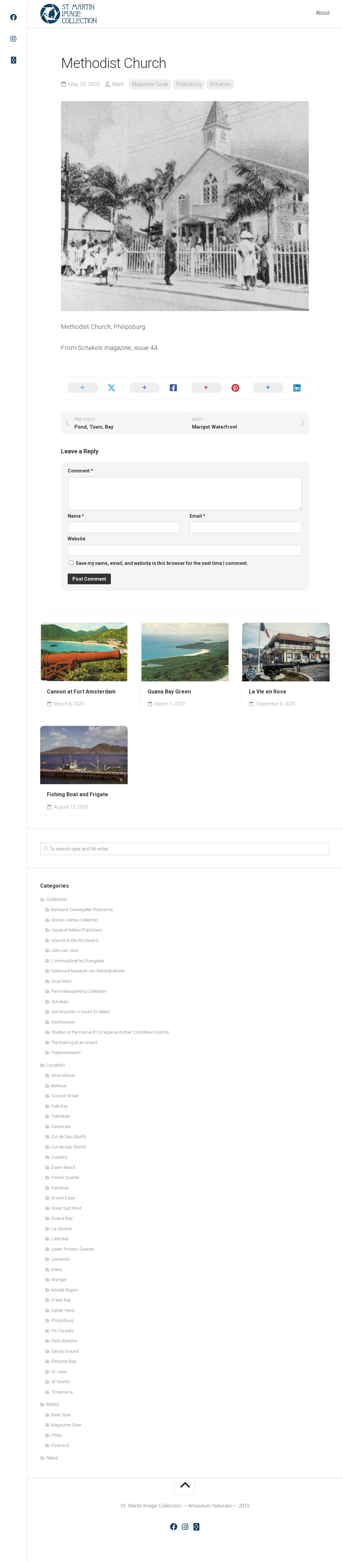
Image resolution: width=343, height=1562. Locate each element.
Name (76, 516)
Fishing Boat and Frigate (77, 794)
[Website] (13, 60)
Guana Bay (62, 1218)
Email (197, 516)
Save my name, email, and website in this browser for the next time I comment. (162, 563)
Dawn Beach (63, 1167)
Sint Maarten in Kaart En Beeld (80, 1011)
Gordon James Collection (74, 919)
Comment (80, 470)
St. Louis (59, 1371)
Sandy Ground (65, 1351)
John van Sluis (65, 950)
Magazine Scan (150, 84)
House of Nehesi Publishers (76, 930)
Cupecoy (59, 1157)
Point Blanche (64, 1340)
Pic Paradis (62, 1330)
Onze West (61, 981)
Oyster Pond (62, 1310)
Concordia (61, 1126)
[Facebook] (13, 17)
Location (55, 1065)
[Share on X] (92, 388)
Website (76, 538)
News (52, 1458)
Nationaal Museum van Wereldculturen (88, 970)
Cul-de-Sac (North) (68, 1146)
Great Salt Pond (66, 1208)
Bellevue (58, 1085)
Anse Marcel (63, 1075)
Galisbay (60, 1187)
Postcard (60, 1445)
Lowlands (60, 1259)
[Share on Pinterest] (216, 388)
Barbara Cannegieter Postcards (82, 909)
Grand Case (63, 1197)
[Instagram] (13, 38)
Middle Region (64, 1289)
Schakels (220, 84)
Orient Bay (61, 1300)
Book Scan (61, 1414)
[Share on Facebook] (154, 388)
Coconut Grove (64, 1095)
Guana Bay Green (169, 691)
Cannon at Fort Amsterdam (81, 691)
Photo (56, 1435)
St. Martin (60, 1381)
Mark (118, 84)
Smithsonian (63, 1022)
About (323, 13)
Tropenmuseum (66, 1052)
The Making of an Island (74, 1042)
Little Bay (60, 1238)
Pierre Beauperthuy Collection (78, 991)
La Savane (61, 1228)
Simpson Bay (63, 1361)
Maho (56, 1269)
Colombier (60, 1116)
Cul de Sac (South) (68, 1136)
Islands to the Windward (74, 940)
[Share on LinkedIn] (278, 388)
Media (52, 1404)
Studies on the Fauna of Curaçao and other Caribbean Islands (110, 1032)
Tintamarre (62, 1392)
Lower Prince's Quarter (72, 1249)
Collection (56, 899)
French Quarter (65, 1177)
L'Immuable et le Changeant (78, 960)
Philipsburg (188, 84)
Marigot (58, 1279)
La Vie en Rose (267, 691)
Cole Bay (59, 1106)
